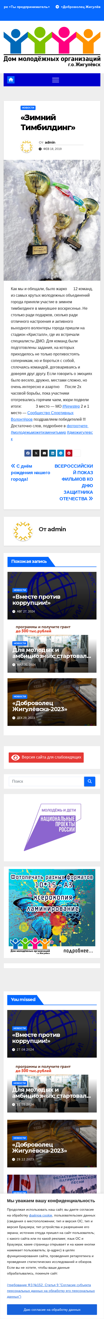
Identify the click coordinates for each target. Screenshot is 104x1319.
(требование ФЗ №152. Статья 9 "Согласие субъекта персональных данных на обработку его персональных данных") (51, 1290)
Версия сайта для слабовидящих (50, 757)
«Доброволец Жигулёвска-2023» (39, 706)
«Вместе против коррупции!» (36, 599)
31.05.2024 (25, 1104)
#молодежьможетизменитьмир (38, 432)
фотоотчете (78, 426)
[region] (52, 1256)
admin (50, 142)
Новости (28, 107)
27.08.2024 (25, 1049)
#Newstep (71, 406)
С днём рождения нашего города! (30, 473)
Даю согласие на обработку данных (52, 1310)
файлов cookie (40, 1215)
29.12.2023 (25, 1159)
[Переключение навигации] (55, 80)
